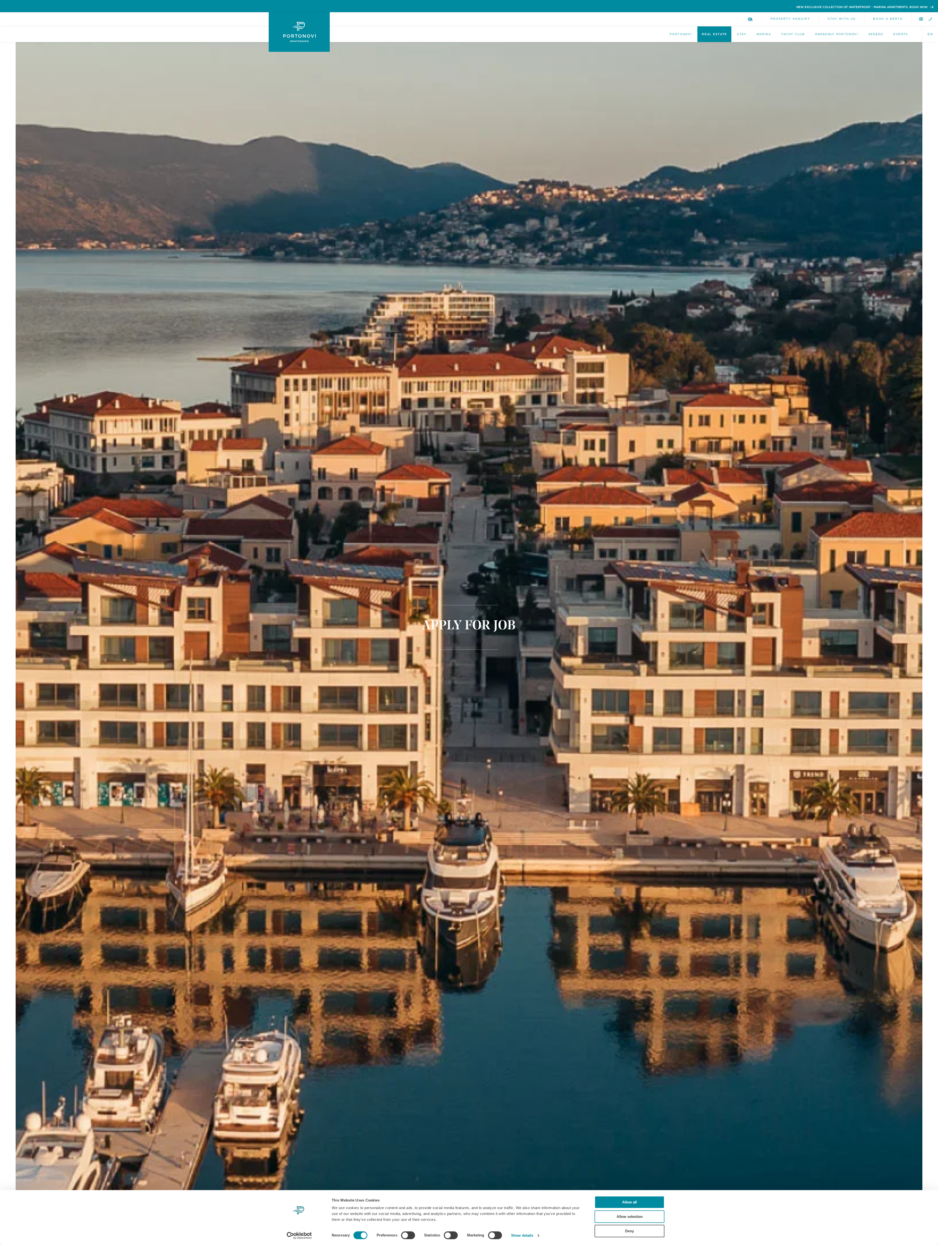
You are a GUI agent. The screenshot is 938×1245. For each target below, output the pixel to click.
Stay (741, 34)
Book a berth (888, 19)
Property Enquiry (790, 19)
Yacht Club (793, 34)
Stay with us (842, 19)
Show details (522, 1235)
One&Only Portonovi (836, 34)
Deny (629, 1231)
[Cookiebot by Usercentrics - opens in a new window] (299, 1235)
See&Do (875, 34)
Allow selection (630, 1216)
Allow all (629, 1202)
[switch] (408, 1235)
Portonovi (681, 34)
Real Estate (714, 34)
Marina (764, 34)
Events (900, 34)
